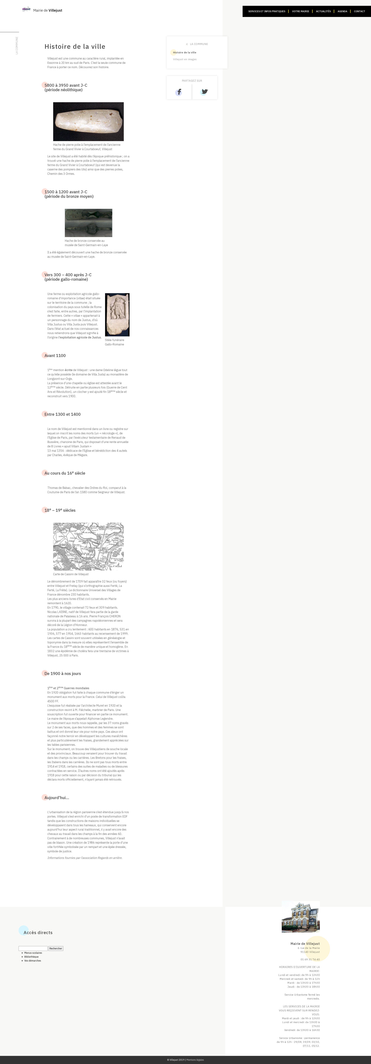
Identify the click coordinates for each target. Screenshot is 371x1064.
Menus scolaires (33, 952)
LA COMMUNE (197, 44)
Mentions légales (195, 1059)
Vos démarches (32, 960)
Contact (359, 11)
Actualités (323, 11)
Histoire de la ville (184, 52)
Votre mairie (300, 11)
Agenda (342, 11)
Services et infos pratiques (266, 11)
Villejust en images (185, 59)
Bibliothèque (31, 956)
